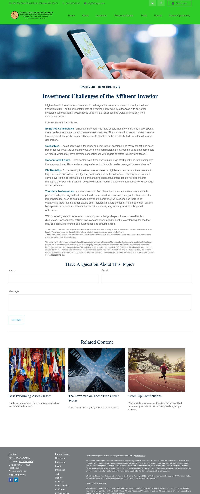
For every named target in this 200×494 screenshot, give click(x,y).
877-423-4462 (26, 461)
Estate (58, 465)
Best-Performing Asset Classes (30, 395)
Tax (57, 473)
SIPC (125, 490)
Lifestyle (59, 481)
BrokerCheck (140, 455)
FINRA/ (120, 490)
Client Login (181, 3)
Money (58, 477)
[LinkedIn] (152, 3)
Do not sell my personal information (143, 478)
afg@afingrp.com (96, 3)
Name (12, 270)
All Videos (60, 489)
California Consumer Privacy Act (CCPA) (164, 475)
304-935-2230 (73, 3)
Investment (60, 462)
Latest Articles (62, 485)
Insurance (60, 469)
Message (14, 291)
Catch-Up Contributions (145, 395)
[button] (71, 15)
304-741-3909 (23, 464)
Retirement (60, 458)
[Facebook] (161, 3)
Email (105, 270)
